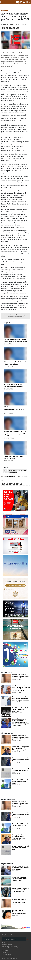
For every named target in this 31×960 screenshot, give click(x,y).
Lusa (16, 24)
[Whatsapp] (10, 28)
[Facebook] (3, 28)
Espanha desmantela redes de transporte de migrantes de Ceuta (20, 770)
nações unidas (12, 472)
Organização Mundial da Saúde (17, 470)
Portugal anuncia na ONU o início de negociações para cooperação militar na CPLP (15, 434)
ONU (5, 470)
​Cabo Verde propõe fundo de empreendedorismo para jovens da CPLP (14, 409)
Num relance (6, 950)
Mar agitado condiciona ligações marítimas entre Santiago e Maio (19, 878)
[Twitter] (7, 28)
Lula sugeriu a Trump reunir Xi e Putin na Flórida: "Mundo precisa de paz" (20, 748)
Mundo (3, 10)
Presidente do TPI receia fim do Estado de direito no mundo (20, 781)
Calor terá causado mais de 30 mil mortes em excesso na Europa (21, 759)
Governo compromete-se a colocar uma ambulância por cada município (20, 867)
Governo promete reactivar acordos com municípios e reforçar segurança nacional (20, 698)
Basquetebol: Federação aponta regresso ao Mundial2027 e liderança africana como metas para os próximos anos (21, 722)
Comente (9, 316)
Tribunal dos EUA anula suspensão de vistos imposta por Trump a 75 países (20, 676)
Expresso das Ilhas (8, 24)
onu (5, 472)
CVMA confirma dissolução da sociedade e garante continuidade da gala (20, 889)
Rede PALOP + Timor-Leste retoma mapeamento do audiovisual (20, 709)
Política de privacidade (8, 956)
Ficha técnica (5, 952)
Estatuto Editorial (6, 954)
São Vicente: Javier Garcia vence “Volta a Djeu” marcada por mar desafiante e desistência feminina (21, 688)
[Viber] (13, 484)
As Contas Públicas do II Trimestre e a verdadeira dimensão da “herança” (19, 911)
